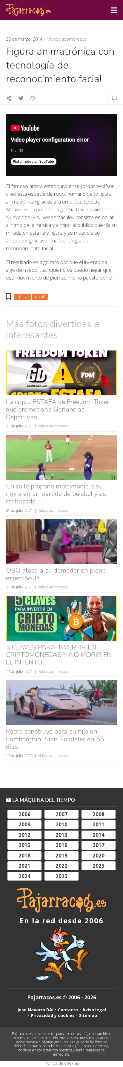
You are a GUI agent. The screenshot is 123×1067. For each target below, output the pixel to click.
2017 (98, 845)
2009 (24, 824)
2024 (24, 876)
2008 (98, 814)
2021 (24, 865)
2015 (24, 845)
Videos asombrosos (67, 39)
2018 (24, 855)
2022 (61, 865)
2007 (61, 814)
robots (40, 296)
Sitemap (88, 1015)
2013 (61, 834)
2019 (61, 855)
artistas (22, 296)
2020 (98, 855)
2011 (98, 824)
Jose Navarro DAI (35, 1010)
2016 (61, 845)
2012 (24, 834)
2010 (61, 824)
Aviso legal (94, 1010)
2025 (61, 876)
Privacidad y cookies (53, 1015)
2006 (24, 814)
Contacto (68, 1010)
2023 (98, 865)
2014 (98, 834)
